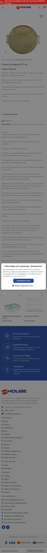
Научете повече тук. (19, 276)
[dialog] (23, 276)
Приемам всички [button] (23, 281)
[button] (23, 285)
